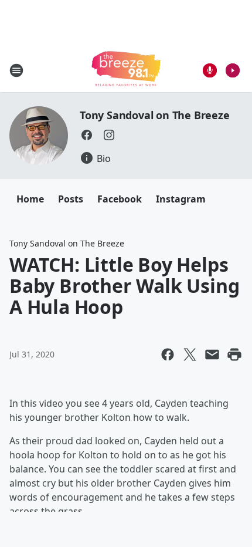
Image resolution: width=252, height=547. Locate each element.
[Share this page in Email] (212, 354)
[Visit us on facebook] (87, 135)
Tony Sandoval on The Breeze (155, 115)
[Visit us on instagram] (109, 135)
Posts (70, 199)
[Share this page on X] (190, 354)
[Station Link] (126, 70)
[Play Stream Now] (233, 70)
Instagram (181, 199)
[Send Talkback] (210, 70)
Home (30, 199)
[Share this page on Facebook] (167, 354)
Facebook (119, 199)
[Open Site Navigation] (16, 70)
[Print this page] (234, 354)
